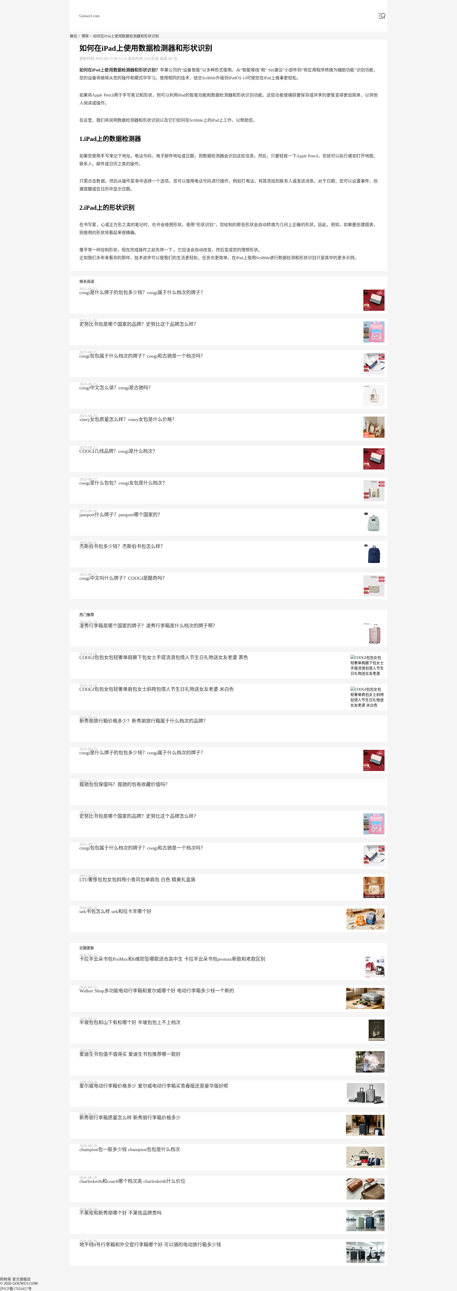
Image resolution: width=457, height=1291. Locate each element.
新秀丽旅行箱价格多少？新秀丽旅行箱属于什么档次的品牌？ (143, 721)
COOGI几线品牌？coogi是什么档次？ (118, 451)
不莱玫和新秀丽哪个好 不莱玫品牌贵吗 (120, 1213)
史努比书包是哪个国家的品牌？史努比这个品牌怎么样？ (138, 324)
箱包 (73, 36)
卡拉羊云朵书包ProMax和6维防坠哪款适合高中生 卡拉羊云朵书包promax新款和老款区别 (172, 959)
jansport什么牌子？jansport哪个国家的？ (120, 514)
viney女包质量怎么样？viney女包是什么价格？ (128, 419)
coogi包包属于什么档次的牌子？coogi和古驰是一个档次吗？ (142, 356)
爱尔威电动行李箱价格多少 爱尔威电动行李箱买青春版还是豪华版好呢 (153, 1086)
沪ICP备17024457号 (16, 1289)
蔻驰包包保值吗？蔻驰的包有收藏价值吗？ (124, 784)
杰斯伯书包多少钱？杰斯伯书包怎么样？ (122, 546)
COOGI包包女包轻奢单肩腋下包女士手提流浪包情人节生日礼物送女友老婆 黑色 (163, 657)
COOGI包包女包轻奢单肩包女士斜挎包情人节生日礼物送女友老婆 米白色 (156, 689)
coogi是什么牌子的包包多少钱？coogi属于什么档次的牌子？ (142, 292)
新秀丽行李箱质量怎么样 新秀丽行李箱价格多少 (130, 1117)
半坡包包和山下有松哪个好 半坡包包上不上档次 (130, 1022)
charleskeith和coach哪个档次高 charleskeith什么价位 (132, 1181)
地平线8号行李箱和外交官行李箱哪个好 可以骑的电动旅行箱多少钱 (150, 1244)
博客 (85, 36)
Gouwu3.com (89, 16)
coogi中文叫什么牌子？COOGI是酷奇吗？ (123, 578)
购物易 (5, 1279)
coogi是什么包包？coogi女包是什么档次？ (123, 483)
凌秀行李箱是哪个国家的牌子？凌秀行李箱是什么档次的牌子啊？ (148, 625)
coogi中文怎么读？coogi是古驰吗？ (116, 387)
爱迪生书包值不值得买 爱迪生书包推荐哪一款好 (130, 1054)
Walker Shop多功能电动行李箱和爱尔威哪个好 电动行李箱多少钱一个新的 (156, 990)
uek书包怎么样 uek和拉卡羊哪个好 (115, 911)
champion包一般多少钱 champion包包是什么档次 (129, 1149)
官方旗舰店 (21, 1279)
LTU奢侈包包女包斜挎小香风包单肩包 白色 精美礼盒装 (137, 879)
